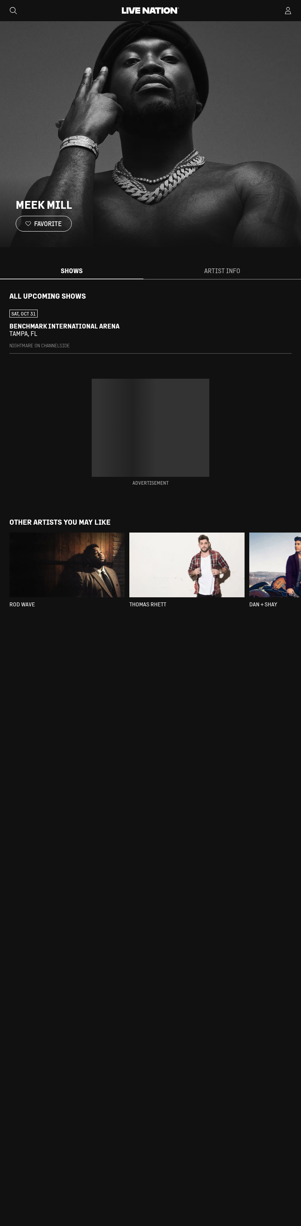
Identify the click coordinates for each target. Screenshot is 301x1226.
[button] (150, 329)
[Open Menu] (288, 10)
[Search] (13, 10)
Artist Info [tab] (222, 270)
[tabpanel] (150, 323)
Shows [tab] (72, 270)
